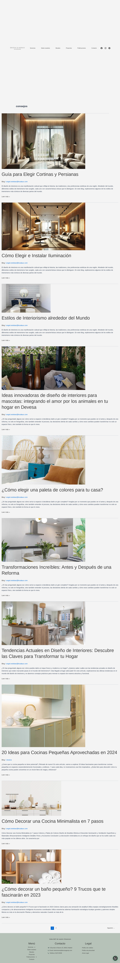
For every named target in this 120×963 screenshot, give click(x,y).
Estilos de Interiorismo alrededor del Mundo (46, 317)
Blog (3, 181)
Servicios (32, 48)
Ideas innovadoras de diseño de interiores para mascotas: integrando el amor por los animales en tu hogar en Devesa (55, 401)
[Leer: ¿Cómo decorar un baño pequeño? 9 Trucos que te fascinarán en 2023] (31, 866)
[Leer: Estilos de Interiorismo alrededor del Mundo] (26, 298)
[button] (115, 958)
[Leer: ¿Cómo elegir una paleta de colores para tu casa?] (43, 460)
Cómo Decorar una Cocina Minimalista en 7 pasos (52, 821)
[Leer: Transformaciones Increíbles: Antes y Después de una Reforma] (43, 540)
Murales (58, 48)
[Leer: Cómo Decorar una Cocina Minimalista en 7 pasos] (31, 798)
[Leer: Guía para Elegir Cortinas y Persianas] (43, 141)
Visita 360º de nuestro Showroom (60, 939)
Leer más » (6, 196)
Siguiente (111, 928)
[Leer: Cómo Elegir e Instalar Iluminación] (43, 226)
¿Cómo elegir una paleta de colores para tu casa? (52, 489)
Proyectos (69, 48)
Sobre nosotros (45, 48)
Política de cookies (87, 947)
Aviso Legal (85, 953)
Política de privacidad (88, 950)
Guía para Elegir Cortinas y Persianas (40, 174)
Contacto (94, 48)
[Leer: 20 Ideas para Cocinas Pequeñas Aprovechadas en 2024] (43, 716)
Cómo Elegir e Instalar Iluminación (36, 255)
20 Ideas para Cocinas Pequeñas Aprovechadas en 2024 (59, 752)
